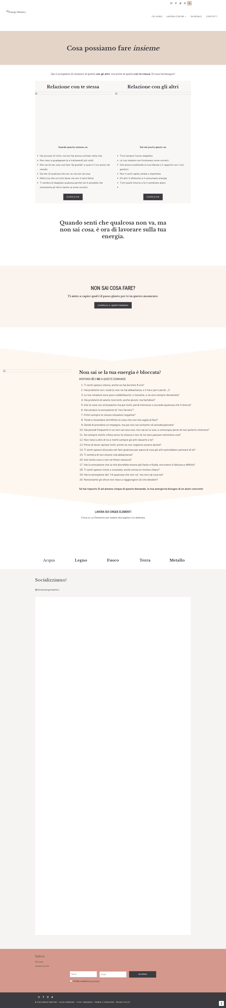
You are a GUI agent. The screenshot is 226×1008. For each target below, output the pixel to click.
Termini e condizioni (104, 1002)
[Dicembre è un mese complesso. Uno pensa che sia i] (82, 689)
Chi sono (157, 16)
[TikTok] (181, 3)
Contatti (211, 16)
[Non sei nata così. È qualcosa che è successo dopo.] (175, 667)
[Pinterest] (48, 997)
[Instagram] (171, 3)
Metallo (177, 560)
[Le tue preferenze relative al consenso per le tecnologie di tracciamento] (221, 1003)
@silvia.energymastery (47, 589)
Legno (81, 560)
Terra (145, 560)
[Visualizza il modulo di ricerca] (189, 3)
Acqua (49, 560)
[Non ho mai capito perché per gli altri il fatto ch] (51, 654)
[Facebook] (176, 3)
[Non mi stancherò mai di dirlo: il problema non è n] (51, 858)
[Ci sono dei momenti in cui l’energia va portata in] (144, 611)
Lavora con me (42, 966)
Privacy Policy (123, 1002)
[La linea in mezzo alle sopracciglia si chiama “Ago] (113, 638)
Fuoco (113, 560)
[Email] (185, 3)
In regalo (196, 16)
